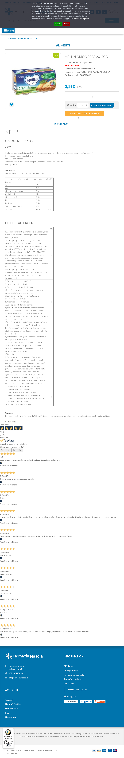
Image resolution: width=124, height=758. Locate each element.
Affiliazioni (69, 683)
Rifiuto (66, 24)
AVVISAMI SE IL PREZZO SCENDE (84, 113)
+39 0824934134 (16, 673)
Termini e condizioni (73, 679)
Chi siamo (68, 666)
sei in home (12, 39)
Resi (7, 713)
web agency (12, 753)
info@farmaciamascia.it (18, 678)
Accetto (58, 24)
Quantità (71, 105)
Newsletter (10, 717)
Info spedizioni (71, 670)
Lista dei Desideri (13, 704)
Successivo (17, 450)
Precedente (6, 450)
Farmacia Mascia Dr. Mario (78, 690)
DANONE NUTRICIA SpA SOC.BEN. (94, 71)
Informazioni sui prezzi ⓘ (72, 118)
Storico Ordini (11, 708)
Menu (10, 30)
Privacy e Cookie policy (74, 675)
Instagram (71, 696)
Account (9, 699)
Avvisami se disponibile (101, 105)
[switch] (8, 745)
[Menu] (12, 729)
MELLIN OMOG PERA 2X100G (29, 39)
